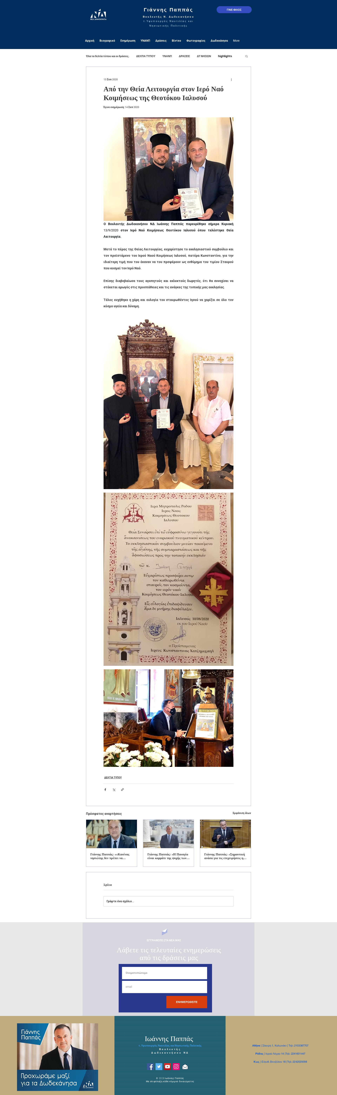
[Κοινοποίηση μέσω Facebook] (105, 789)
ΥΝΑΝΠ (167, 56)
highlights (225, 56)
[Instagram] (176, 1066)
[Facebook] (150, 1066)
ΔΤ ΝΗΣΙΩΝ (204, 56)
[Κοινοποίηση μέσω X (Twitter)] (113, 789)
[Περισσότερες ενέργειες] (231, 79)
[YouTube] (167, 1066)
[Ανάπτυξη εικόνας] (168, 402)
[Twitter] (159, 1066)
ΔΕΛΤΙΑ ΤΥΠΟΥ (145, 56)
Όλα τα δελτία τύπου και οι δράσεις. (107, 56)
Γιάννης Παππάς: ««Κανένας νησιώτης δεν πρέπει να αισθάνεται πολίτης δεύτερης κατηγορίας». (110, 856)
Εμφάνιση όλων (242, 813)
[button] (246, 56)
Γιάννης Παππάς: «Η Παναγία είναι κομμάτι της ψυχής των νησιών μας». (167, 856)
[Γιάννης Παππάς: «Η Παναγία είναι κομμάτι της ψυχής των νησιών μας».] (168, 834)
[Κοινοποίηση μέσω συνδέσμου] (122, 789)
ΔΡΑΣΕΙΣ (184, 56)
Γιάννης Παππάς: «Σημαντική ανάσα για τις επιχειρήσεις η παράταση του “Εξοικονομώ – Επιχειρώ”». (224, 856)
